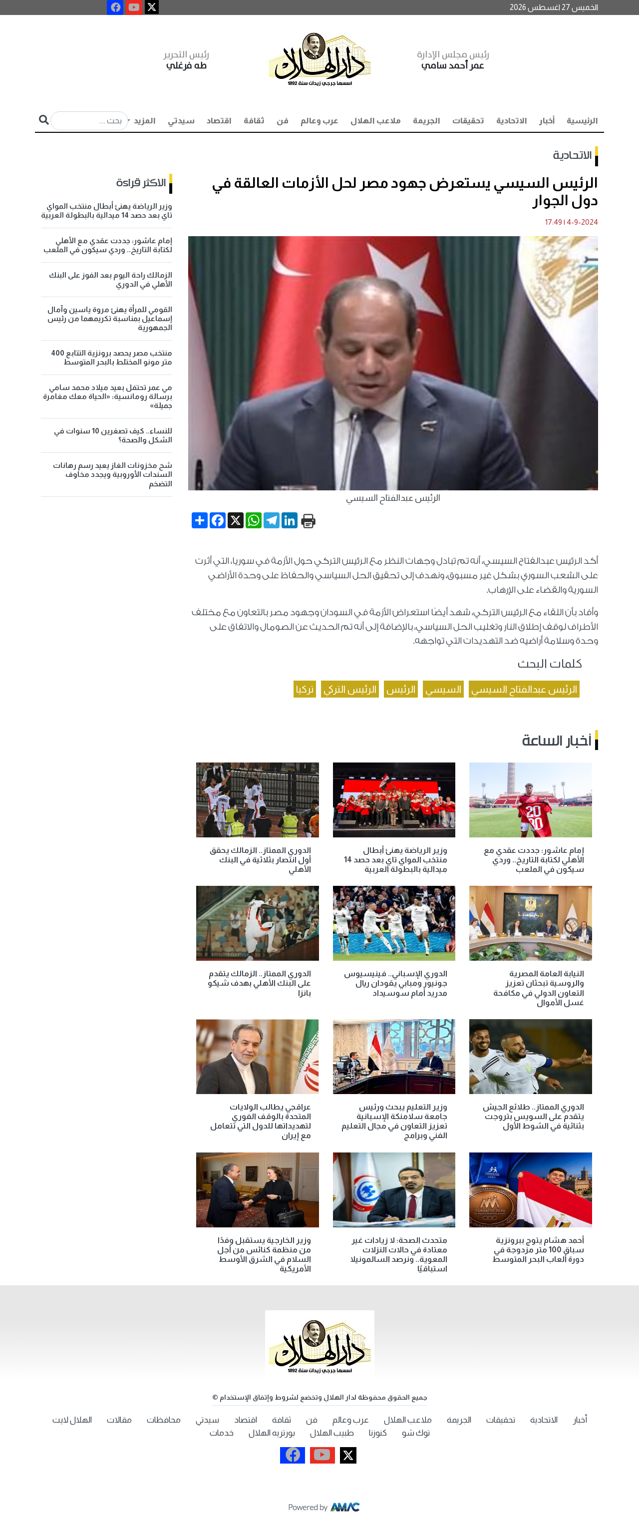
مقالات (119, 1420)
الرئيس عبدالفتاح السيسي (524, 689)
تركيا (305, 689)
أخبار (547, 120)
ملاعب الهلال (375, 120)
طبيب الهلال (332, 1433)
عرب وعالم (319, 120)
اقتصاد (219, 120)
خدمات (222, 1433)
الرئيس (400, 689)
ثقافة (254, 120)
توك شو (416, 1433)
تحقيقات (468, 120)
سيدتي (181, 120)
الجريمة (426, 120)
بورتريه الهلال (272, 1433)
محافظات (164, 1420)
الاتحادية (511, 120)
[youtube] (134, 7)
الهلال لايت (72, 1420)
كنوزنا (378, 1433)
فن (283, 120)
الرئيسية (582, 120)
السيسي (443, 689)
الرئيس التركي (349, 689)
